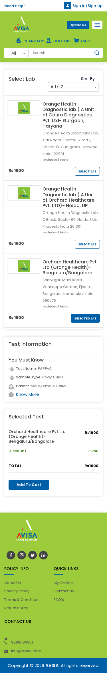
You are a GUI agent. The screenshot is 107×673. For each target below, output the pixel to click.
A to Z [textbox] (57, 87)
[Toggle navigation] (97, 25)
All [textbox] (13, 53)
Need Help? (14, 5)
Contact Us (64, 591)
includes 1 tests (55, 159)
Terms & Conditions (22, 599)
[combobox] (16, 53)
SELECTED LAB (85, 318)
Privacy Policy (16, 591)
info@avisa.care (26, 651)
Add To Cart (29, 484)
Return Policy (16, 608)
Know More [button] (27, 394)
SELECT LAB (87, 171)
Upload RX (78, 25)
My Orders (63, 582)
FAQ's (59, 599)
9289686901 (22, 642)
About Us (12, 582)
